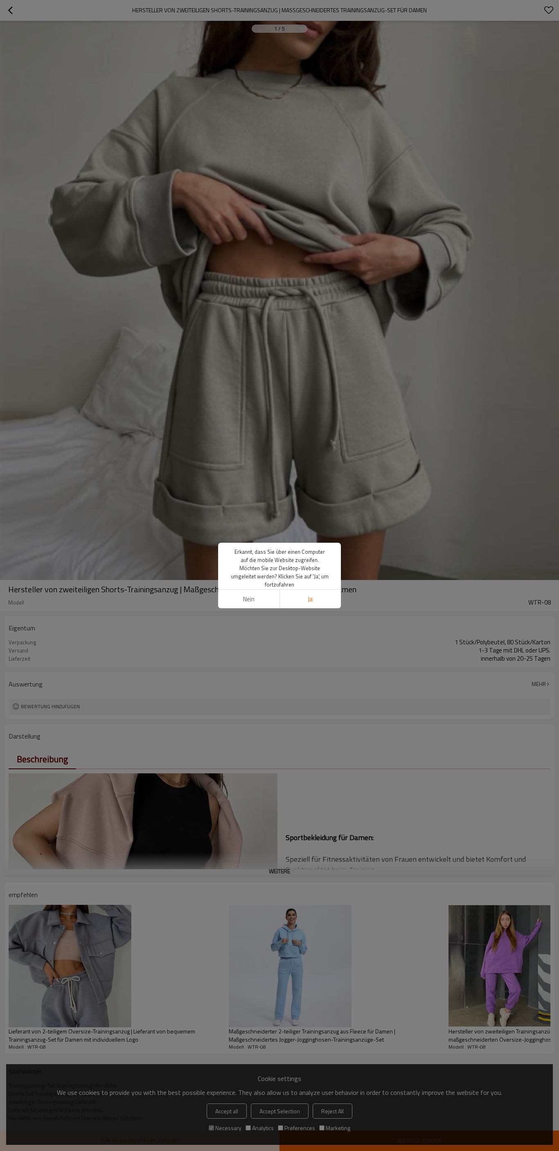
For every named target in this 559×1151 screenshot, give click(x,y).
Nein (249, 599)
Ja (310, 599)
